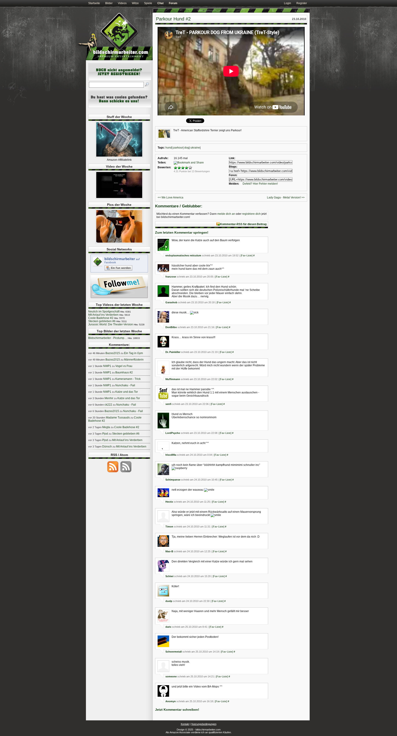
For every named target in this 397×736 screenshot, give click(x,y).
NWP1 (107, 366)
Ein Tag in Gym (133, 353)
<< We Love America (170, 197)
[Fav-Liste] (246, 255)
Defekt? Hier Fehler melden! (260, 183)
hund (168, 147)
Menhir (109, 398)
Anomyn (170, 701)
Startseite (94, 3)
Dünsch (107, 446)
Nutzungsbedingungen (203, 724)
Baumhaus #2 (124, 372)
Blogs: (233, 166)
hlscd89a (170, 454)
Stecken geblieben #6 (102, 321)
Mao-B (169, 551)
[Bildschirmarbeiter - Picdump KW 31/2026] (119, 242)
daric (168, 626)
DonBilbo (171, 327)
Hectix (169, 501)
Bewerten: (164, 167)
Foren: (233, 175)
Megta (106, 427)
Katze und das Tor (126, 391)
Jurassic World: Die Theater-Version (110, 324)
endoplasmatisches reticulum (183, 255)
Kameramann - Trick (128, 379)
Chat (160, 3)
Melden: (234, 183)
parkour (178, 147)
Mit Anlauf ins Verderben (103, 314)
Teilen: (162, 162)
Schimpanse (172, 479)
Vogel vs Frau (123, 366)
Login (287, 3)
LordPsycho (172, 433)
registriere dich (251, 213)
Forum (173, 3)
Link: (232, 158)
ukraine (195, 147)
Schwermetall (173, 651)
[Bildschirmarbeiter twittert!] (119, 298)
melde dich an (226, 213)
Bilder (109, 3)
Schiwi (169, 576)
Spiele (148, 3)
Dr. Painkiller (172, 352)
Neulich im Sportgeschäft (103, 311)
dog (186, 147)
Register (301, 3)
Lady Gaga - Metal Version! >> (286, 197)
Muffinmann (172, 379)
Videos (122, 3)
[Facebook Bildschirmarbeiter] (119, 272)
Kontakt (185, 724)
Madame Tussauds (118, 417)
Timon (169, 526)
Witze (135, 3)
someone (171, 676)
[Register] (119, 79)
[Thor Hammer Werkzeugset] (119, 156)
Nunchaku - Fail (125, 385)
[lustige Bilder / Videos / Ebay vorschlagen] (119, 107)
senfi (168, 404)
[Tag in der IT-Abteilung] (119, 198)
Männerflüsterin (134, 359)
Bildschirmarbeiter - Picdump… (107, 338)
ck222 (108, 404)
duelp (168, 601)
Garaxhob (171, 302)
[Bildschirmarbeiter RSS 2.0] (113, 472)
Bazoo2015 (112, 353)
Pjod (105, 433)
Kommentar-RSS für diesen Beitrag (243, 224)
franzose (170, 276)
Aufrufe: (163, 158)
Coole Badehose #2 (100, 318)
